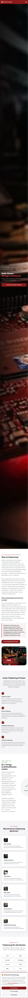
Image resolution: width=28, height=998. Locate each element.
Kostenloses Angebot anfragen (14, 284)
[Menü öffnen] (26, 2)
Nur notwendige (14, 991)
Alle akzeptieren (14, 988)
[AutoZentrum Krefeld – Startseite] (6, 2)
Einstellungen (14, 994)
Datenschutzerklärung (13, 983)
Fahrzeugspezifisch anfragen (11, 641)
